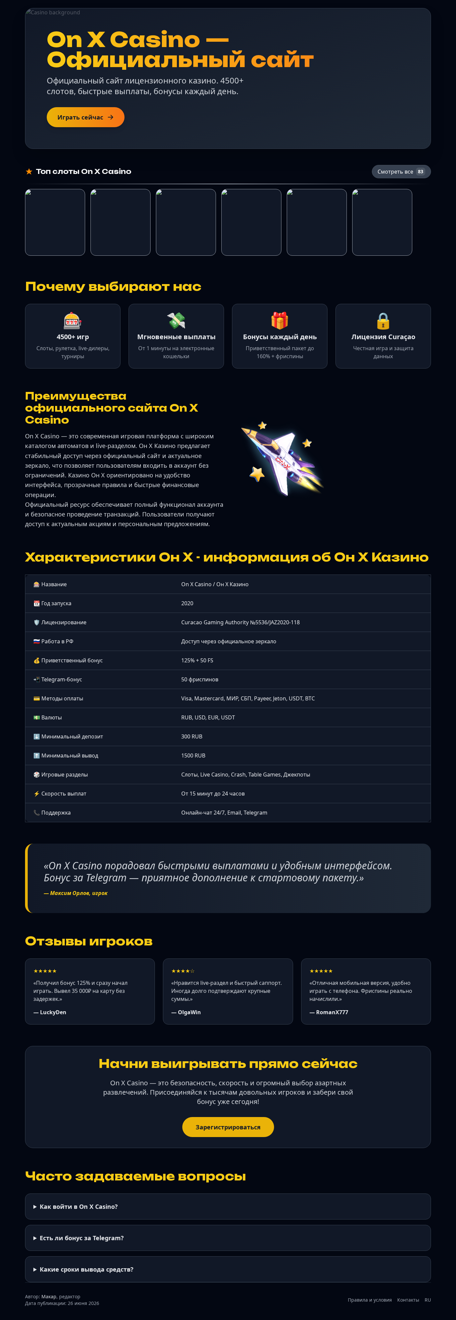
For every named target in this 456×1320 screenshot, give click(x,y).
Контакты (408, 1300)
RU (428, 1300)
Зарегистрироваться (228, 1127)
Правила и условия (370, 1300)
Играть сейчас (80, 117)
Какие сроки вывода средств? (87, 1269)
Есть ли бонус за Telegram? (82, 1238)
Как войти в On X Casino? (79, 1206)
